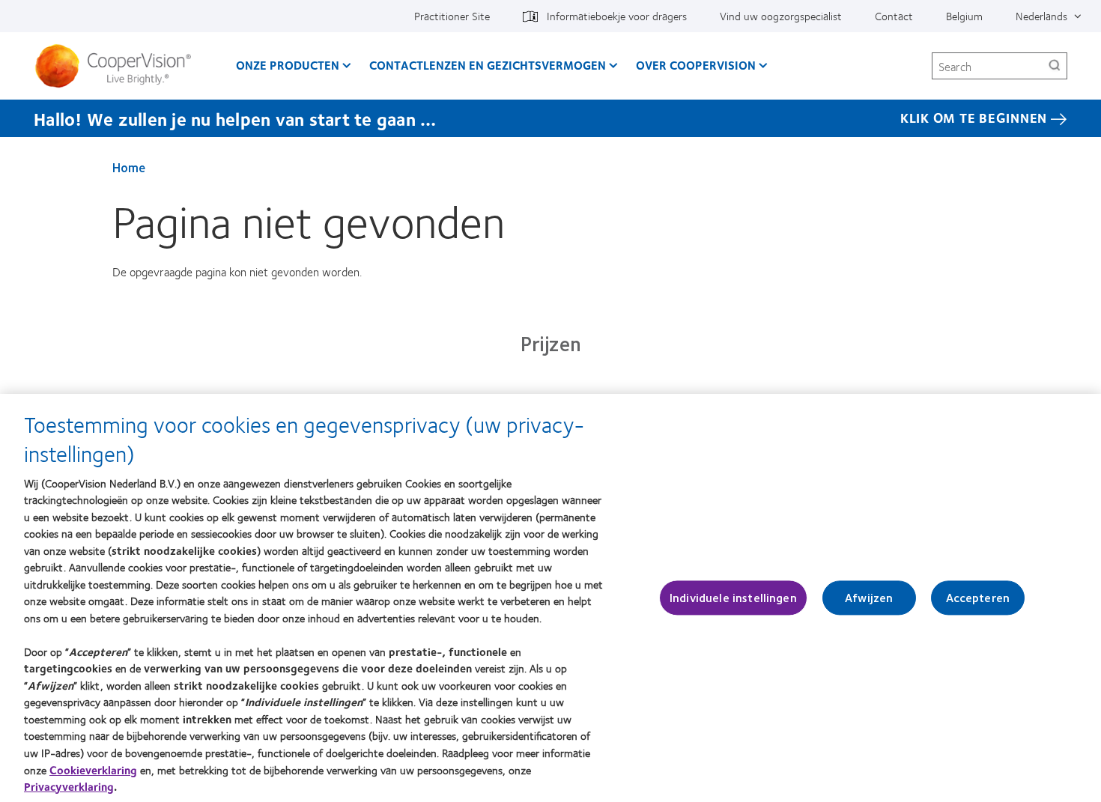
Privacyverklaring (69, 786)
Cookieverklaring (93, 769)
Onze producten (287, 64)
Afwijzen (869, 598)
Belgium (964, 16)
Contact (894, 16)
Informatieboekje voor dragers (617, 16)
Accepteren (978, 598)
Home (128, 167)
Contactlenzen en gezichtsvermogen (487, 64)
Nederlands (1041, 16)
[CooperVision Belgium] (119, 65)
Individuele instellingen (733, 598)
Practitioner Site (452, 16)
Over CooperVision (696, 64)
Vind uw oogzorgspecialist (781, 16)
